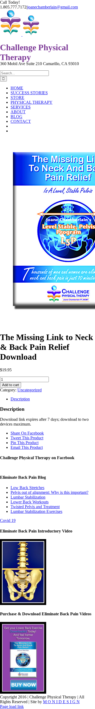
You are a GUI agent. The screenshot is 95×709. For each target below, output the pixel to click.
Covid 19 (8, 520)
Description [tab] (20, 399)
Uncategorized (29, 390)
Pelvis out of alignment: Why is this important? (49, 492)
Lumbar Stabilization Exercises (36, 511)
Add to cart (10, 385)
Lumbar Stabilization (28, 497)
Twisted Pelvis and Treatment (35, 506)
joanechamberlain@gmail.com (52, 7)
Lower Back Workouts (30, 502)
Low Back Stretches (27, 487)
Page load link (12, 706)
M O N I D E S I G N (61, 701)
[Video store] (23, 603)
